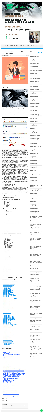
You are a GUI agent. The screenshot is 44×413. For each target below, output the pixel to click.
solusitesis (4, 55)
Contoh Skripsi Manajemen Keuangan (8, 316)
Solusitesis (6, 400)
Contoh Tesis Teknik (33, 204)
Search (31, 51)
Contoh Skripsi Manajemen (7, 315)
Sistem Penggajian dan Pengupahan (8, 356)
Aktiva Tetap (5, 358)
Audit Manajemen (6, 379)
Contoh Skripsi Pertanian (7, 328)
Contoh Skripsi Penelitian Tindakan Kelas (9, 326)
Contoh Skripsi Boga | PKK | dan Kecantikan (9, 295)
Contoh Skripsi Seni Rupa (33, 125)
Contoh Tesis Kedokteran (33, 170)
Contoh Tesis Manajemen (33, 187)
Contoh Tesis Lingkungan (33, 181)
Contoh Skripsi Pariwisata (7, 322)
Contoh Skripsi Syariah (33, 128)
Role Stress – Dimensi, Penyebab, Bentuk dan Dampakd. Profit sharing (13, 374)
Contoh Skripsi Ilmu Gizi (6, 299)
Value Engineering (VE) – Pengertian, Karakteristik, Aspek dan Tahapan (13, 371)
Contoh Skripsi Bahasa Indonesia (8, 290)
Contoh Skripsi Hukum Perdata (7, 302)
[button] (41, 410)
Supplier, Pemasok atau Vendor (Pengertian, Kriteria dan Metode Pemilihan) (34, 284)
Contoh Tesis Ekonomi (33, 156)
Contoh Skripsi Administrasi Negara (8, 285)
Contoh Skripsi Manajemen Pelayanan (8, 317)
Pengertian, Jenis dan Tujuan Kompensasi (9, 359)
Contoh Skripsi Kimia (33, 93)
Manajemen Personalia (7, 382)
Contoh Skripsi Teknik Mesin (7, 342)
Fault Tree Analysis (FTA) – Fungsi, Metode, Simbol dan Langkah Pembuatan (14, 373)
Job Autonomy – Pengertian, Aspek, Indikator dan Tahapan (11, 375)
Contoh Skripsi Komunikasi (7, 313)
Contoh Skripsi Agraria (6, 301)
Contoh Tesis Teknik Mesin (34, 212)
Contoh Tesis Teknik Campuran (34, 205)
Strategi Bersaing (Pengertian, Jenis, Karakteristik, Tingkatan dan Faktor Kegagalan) (35, 227)
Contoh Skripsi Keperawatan (34, 90)
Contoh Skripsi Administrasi (7, 287)
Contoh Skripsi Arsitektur (7, 289)
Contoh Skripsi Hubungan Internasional (9, 300)
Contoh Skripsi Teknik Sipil (7, 344)
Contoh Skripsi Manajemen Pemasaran (9, 318)
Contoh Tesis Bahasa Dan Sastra (34, 153)
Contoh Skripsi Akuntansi (7, 288)
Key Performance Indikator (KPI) (34, 274)
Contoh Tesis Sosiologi (33, 201)
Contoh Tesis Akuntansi (33, 150)
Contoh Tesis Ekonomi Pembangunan (35, 157)
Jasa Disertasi (16, 45)
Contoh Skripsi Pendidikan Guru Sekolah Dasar (10, 324)
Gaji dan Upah (5, 357)
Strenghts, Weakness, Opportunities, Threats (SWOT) (11, 378)
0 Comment (27, 55)
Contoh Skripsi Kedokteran (34, 86)
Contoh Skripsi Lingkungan (7, 314)
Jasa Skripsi (6, 45)
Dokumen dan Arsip (6, 355)
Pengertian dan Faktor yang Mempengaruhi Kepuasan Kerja (12, 383)
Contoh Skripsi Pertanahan (7, 327)
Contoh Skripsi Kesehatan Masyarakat (35, 89)
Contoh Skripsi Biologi (6, 293)
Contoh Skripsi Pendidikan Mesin (8, 325)
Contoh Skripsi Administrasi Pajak (8, 286)
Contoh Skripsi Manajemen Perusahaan (9, 284)
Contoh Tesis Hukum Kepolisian (34, 160)
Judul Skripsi (27, 45)
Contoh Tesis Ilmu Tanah (33, 167)
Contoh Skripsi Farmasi (6, 297)
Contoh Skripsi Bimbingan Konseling (8, 292)
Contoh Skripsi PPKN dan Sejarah (34, 121)
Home (2, 45)
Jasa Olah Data (22, 45)
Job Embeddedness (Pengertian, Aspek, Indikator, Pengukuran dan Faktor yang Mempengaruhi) (35, 219)
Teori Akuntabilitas (6, 353)
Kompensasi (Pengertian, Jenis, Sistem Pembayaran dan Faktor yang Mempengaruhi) (35, 264)
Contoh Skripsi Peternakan (7, 329)
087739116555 (15, 281)
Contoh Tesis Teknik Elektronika (34, 208)
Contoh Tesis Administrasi (33, 143)
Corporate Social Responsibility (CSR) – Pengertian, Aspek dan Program (13, 370)
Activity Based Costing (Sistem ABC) (35, 326)
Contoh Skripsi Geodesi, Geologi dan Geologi (10, 298)
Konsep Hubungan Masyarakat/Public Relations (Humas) (11, 354)
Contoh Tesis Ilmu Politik (33, 164)
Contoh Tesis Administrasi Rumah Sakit (35, 146)
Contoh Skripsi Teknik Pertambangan (8, 343)
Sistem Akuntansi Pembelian (34, 268)
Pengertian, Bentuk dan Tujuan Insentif (9, 380)
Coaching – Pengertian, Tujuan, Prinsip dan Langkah (10, 372)
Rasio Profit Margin (33, 302)
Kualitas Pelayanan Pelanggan (7, 381)
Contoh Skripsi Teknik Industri (7, 340)
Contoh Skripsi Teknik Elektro (7, 339)
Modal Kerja (5, 393)
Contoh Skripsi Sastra (33, 122)
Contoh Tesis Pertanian (33, 198)
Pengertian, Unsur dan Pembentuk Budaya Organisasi (11, 394)
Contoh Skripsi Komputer (7, 312)
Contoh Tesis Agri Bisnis (33, 149)
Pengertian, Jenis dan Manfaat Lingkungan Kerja (10, 396)
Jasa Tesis (11, 45)
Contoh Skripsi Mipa (6, 321)
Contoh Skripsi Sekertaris (33, 124)
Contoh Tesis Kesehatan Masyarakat (35, 174)
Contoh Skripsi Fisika (6, 296)
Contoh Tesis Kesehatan (33, 173)
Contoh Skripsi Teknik (33, 131)
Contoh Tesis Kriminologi (33, 180)
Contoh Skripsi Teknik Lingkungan (8, 341)
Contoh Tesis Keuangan (33, 177)
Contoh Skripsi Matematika (7, 320)
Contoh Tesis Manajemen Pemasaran (35, 190)
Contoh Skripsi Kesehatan (33, 92)
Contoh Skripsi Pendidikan (7, 323)
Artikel (37, 45)
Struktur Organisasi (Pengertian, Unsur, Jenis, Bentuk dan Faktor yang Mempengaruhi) (35, 247)
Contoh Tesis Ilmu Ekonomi (34, 163)
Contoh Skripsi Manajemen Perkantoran (9, 319)
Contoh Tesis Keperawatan (34, 171)
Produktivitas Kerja (6, 377)
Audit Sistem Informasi (6, 395)
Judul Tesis (32, 45)
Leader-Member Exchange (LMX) (34, 232)
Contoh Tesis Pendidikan (33, 193)
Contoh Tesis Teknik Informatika (34, 211)
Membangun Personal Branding (34, 329)
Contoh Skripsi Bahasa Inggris (7, 291)
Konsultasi (3, 47)
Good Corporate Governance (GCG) (35, 325)
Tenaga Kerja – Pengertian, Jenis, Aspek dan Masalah (11, 376)
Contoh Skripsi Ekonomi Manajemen (8, 294)
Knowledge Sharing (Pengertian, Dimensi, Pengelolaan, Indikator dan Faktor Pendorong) (36, 239)
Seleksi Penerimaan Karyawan (7, 352)
